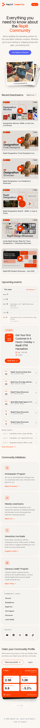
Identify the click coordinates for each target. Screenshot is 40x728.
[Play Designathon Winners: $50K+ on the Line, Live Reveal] (20, 111)
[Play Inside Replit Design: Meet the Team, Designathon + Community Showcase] (20, 228)
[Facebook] (26, 635)
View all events (7, 447)
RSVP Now (11, 361)
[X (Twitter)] (20, 635)
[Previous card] (14, 705)
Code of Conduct (20, 722)
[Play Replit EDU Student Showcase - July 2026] (20, 258)
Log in (30, 662)
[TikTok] (33, 635)
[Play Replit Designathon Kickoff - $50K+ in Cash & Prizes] (20, 198)
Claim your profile (11, 662)
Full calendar (30, 289)
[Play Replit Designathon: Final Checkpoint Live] (20, 141)
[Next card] (26, 705)
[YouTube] (7, 635)
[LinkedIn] (13, 635)
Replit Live (30, 95)
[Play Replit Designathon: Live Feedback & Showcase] (20, 168)
